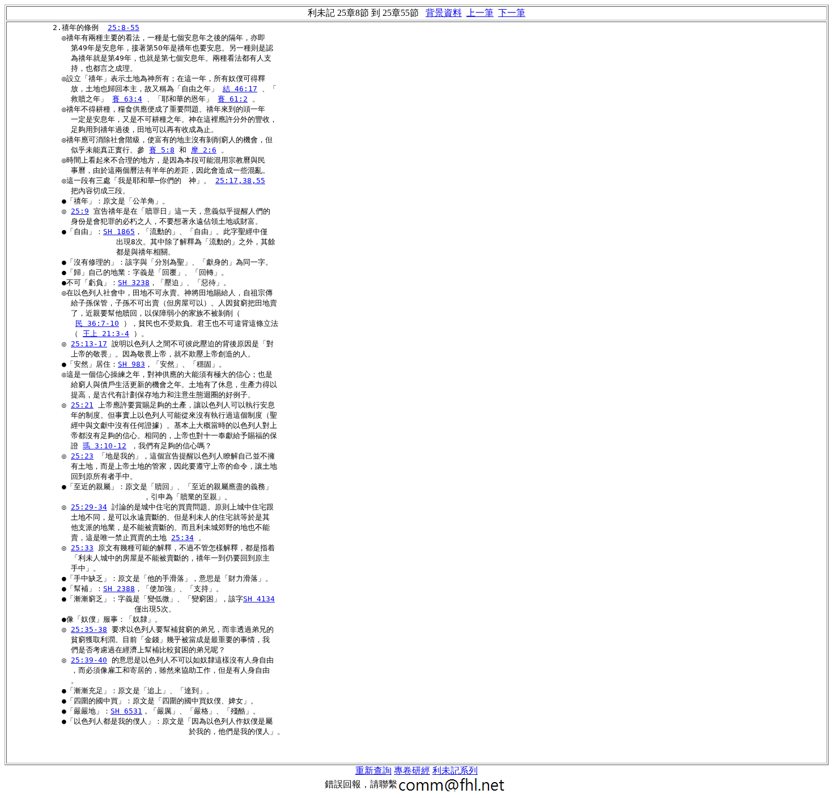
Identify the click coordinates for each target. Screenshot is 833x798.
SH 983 (131, 364)
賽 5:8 (162, 150)
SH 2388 (119, 588)
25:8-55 (123, 27)
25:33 (82, 548)
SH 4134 (259, 599)
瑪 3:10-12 (104, 446)
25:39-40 (89, 660)
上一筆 (480, 13)
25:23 (82, 456)
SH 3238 (134, 282)
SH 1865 (119, 231)
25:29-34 (89, 507)
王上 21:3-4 (106, 333)
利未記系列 (455, 770)
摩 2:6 (203, 150)
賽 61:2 (233, 99)
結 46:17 (240, 88)
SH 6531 (126, 711)
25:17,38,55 (240, 180)
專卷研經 (412, 770)
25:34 (182, 537)
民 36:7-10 (97, 323)
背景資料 (444, 13)
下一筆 (511, 13)
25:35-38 (89, 629)
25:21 (82, 405)
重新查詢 (373, 770)
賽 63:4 (127, 99)
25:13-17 (89, 343)
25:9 (80, 211)
